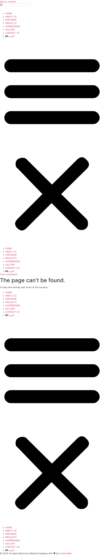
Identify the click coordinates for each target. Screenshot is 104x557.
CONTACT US (12, 32)
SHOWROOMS (12, 26)
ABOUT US (11, 16)
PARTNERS (11, 20)
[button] (52, 142)
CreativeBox (65, 553)
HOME (8, 13)
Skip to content (8, 1)
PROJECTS (11, 23)
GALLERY (10, 29)
